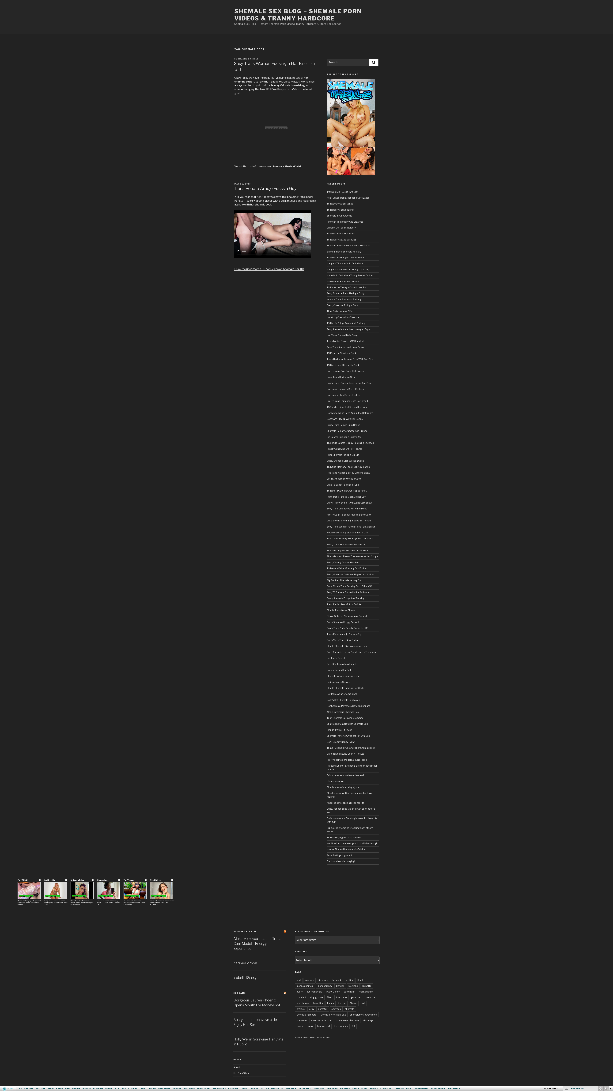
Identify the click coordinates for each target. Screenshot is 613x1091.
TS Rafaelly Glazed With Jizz (341, 239)
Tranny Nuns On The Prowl (341, 233)
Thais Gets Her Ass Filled (340, 311)
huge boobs (303, 1003)
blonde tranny (325, 986)
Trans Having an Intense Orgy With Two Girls (350, 359)
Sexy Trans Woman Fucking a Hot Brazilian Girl (351, 526)
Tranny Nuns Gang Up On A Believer (345, 257)
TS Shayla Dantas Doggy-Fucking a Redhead (350, 442)
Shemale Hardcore (306, 1014)
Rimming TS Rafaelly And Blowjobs (345, 221)
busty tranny (333, 991)
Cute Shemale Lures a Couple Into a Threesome (352, 652)
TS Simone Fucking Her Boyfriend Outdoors (350, 538)
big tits (349, 980)
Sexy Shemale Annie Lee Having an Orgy (348, 329)
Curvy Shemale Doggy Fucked (343, 622)
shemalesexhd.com (321, 1020)
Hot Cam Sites (241, 1073)
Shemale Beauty (316, 1037)
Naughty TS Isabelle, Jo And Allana (345, 263)
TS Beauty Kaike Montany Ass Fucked (347, 568)
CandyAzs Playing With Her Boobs (345, 418)
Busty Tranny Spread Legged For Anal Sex (349, 383)
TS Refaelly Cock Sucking (340, 209)
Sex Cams (239, 993)
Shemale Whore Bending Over (343, 676)
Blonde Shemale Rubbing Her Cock (345, 688)
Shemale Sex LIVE (245, 931)
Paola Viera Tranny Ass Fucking (343, 640)
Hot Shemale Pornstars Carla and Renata (348, 706)
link (610, 1041)
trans (310, 1026)
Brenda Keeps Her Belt (339, 670)
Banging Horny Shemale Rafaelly (344, 251)
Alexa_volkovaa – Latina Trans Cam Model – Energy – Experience (257, 944)
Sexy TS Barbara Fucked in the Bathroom (348, 592)
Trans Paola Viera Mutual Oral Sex (345, 604)
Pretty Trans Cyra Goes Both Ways (345, 371)
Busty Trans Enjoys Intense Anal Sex (346, 544)
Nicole (353, 1003)
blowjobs (353, 986)
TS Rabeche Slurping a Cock (341, 353)
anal (299, 980)
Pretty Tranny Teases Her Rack (343, 562)
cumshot (301, 997)
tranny (300, 1026)
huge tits (318, 1003)
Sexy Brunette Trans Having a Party (345, 293)
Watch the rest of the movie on (267, 166)
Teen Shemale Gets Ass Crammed (345, 718)
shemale (349, 1009)
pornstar (322, 1009)
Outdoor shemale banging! (341, 861)
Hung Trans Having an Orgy (341, 377)
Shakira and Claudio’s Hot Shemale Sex (347, 723)
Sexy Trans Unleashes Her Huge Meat (347, 508)
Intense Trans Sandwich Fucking (344, 299)
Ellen (329, 997)
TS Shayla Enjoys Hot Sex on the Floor (347, 407)
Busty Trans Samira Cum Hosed (343, 425)
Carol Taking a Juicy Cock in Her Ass (345, 753)
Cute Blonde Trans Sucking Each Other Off (349, 586)
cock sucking (366, 991)
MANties (326, 1037)
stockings (368, 1020)
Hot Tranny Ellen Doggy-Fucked (343, 395)
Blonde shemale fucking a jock (343, 787)
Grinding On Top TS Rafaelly (341, 227)
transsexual (323, 1026)
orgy (311, 1009)
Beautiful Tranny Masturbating (343, 664)
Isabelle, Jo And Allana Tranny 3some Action (350, 275)
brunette (366, 986)
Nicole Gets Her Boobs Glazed (343, 281)
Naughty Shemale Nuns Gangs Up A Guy (348, 269)
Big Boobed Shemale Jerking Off (344, 580)
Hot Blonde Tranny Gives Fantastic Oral (347, 532)
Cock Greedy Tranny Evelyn (341, 741)
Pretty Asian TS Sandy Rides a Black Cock (349, 514)
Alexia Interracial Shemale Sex (343, 712)
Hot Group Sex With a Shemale (343, 317)
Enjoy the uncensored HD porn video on (269, 269)
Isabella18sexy (245, 978)
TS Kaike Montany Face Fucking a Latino (348, 466)
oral (363, 1003)
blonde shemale (335, 781)
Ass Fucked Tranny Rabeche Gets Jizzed (348, 197)
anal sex (309, 980)
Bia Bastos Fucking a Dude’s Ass (344, 437)
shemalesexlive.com (348, 1020)
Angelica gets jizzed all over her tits (345, 802)
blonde (360, 980)
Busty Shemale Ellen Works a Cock (345, 460)
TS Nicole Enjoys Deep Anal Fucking (346, 323)
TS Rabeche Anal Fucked (340, 203)
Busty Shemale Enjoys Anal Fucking (345, 598)
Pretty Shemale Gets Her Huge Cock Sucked (350, 574)
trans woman (341, 1026)
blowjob (340, 986)
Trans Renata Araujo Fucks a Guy (265, 188)
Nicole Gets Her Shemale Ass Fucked (347, 616)
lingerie (342, 1003)
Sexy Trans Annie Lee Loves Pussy (345, 347)
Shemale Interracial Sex (333, 1014)
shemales (302, 1020)
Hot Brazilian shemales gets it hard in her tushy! (352, 843)
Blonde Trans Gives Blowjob (341, 610)
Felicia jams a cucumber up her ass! (345, 775)
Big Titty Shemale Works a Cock (344, 478)
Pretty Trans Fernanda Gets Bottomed (347, 401)
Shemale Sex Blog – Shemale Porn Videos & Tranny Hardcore (298, 15)
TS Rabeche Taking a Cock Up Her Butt (347, 287)
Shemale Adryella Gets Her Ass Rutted (347, 550)
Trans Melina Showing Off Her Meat (345, 341)
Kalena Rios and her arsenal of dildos (346, 849)
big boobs (323, 980)
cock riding (349, 991)
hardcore (370, 997)
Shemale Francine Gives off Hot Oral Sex (348, 735)
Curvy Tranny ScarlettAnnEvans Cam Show (349, 502)
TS (353, 1026)
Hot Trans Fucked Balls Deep (342, 335)
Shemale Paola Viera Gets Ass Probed (347, 430)
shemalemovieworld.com (363, 1014)
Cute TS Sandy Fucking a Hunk (343, 484)
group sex (356, 997)
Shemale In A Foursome (339, 215)
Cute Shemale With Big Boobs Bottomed (349, 520)
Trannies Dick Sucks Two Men (342, 191)
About (236, 1067)
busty (300, 991)
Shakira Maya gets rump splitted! (344, 837)
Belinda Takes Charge (338, 682)
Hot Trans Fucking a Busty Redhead (345, 389)
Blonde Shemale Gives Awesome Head (347, 646)
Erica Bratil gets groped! (339, 855)
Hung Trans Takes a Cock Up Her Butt (346, 496)
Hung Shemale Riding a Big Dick (343, 454)
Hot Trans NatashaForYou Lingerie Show (348, 472)
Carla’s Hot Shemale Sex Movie (343, 700)
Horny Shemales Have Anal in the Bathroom (350, 413)
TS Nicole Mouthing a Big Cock (343, 365)
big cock (337, 980)
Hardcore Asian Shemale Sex (342, 694)
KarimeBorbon (245, 963)
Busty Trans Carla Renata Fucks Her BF (347, 628)
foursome (341, 997)
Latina (330, 1003)
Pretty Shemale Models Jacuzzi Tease (347, 759)
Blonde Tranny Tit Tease (339, 730)
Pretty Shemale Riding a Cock (342, 305)
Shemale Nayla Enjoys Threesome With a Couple (352, 556)
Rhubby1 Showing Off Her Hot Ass (345, 448)
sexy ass (336, 1009)
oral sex (301, 1009)
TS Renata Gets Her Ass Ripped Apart (347, 490)
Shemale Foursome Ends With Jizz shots (348, 245)
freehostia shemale (302, 1037)
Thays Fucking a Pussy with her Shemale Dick (351, 747)
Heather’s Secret (336, 658)
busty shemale (314, 991)
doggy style (316, 997)
